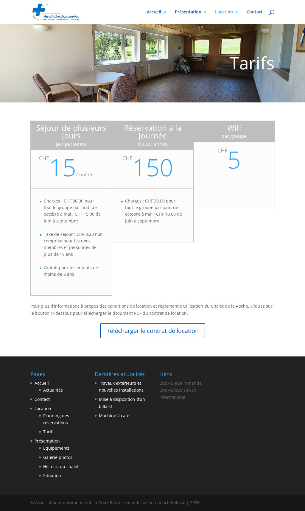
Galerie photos (57, 457)
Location (224, 12)
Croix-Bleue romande (180, 383)
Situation (52, 475)
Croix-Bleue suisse (177, 390)
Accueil (154, 12)
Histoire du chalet (61, 466)
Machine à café (114, 415)
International (172, 397)
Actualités (53, 390)
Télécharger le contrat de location (153, 331)
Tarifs (49, 431)
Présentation (188, 12)
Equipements (56, 448)
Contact (255, 12)
